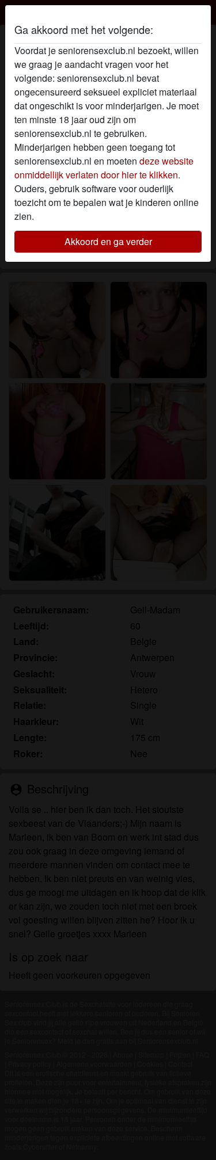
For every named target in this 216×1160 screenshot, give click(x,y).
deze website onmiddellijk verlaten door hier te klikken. (104, 167)
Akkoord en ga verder (108, 241)
